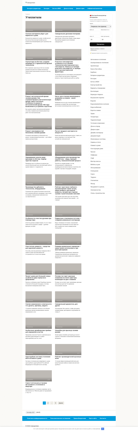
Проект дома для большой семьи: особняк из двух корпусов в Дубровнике (38, 277)
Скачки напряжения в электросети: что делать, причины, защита (38, 305)
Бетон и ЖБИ (56, 8)
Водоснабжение (96, 107)
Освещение (94, 171)
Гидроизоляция (96, 120)
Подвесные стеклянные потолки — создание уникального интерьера (68, 219)
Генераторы (94, 117)
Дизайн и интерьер (97, 132)
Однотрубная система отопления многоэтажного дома (37, 357)
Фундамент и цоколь (97, 187)
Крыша (93, 152)
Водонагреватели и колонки (100, 104)
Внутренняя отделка (97, 97)
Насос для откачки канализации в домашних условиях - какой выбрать (67, 98)
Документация (95, 136)
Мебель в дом (95, 164)
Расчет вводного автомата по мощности (66, 132)
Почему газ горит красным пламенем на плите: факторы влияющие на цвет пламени (66, 277)
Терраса (93, 177)
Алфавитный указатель (95, 8)
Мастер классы (96, 161)
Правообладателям (80, 418)
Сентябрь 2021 (31, 412)
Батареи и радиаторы (34, 8)
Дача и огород (68, 8)
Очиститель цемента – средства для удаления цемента (37, 247)
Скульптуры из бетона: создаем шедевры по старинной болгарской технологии (38, 63)
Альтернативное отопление (100, 62)
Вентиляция (94, 91)
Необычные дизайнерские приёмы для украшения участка (38, 331)
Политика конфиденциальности (37, 418)
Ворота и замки (96, 110)
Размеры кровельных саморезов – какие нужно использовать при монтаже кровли (68, 248)
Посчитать (100, 44)
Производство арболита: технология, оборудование (35, 188)
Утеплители (94, 180)
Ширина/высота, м (105, 29)
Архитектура (95, 66)
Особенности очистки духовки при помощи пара (38, 219)
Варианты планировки (98, 88)
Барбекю (93, 72)
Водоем (93, 101)
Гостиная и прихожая (98, 123)
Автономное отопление (98, 59)
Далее (61, 403)
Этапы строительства (98, 193)
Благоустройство (96, 85)
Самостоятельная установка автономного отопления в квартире (36, 384)
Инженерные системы (98, 139)
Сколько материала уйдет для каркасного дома (36, 34)
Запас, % (92, 36)
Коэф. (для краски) (105, 36)
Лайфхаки (94, 155)
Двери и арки (80, 8)
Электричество (96, 190)
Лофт (92, 158)
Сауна (92, 174)
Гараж (93, 113)
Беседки (46, 8)
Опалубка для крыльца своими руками (66, 331)
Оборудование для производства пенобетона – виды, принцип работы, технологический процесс (68, 159)
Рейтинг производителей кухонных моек (68, 357)
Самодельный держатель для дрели (66, 305)
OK (102, 428)
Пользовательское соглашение (60, 418)
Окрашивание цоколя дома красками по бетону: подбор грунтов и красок (35, 159)
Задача (91, 23)
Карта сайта (93, 418)
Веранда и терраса (97, 94)
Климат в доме (96, 145)
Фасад (93, 183)
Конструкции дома (97, 148)
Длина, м (92, 29)
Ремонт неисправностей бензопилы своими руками (35, 132)
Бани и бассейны (96, 69)
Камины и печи (96, 142)
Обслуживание (95, 167)
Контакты (103, 418)
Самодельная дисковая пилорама (67, 34)
